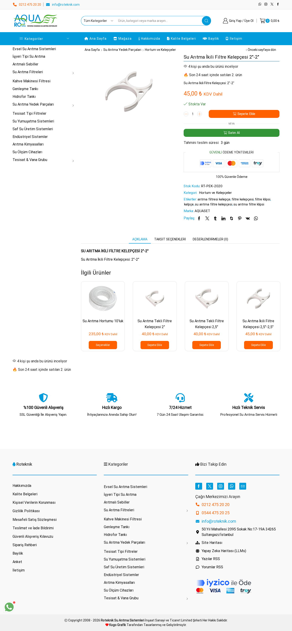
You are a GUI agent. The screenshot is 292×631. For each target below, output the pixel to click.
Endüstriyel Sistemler (30, 137)
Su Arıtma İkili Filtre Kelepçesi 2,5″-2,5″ (258, 324)
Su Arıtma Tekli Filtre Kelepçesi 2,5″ (207, 324)
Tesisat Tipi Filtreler (29, 113)
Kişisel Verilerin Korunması (34, 502)
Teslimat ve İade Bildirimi (33, 528)
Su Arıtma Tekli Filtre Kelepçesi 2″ (155, 324)
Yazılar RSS (211, 559)
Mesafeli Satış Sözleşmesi (35, 519)
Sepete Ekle (246, 114)
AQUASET (202, 211)
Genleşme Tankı (25, 89)
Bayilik (213, 38)
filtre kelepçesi (243, 199)
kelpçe (189, 204)
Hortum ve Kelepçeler (160, 50)
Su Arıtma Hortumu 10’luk (103, 321)
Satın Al (234, 133)
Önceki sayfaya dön (262, 50)
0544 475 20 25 (215, 512)
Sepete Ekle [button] (154, 345)
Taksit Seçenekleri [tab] (170, 239)
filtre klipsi (262, 199)
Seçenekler (103, 345)
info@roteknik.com (66, 4)
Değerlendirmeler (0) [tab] (210, 239)
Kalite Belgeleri (183, 38)
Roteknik (24, 464)
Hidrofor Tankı (24, 96)
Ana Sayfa (98, 38)
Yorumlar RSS (212, 567)
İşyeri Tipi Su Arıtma (29, 56)
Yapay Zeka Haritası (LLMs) (224, 551)
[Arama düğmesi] (206, 20)
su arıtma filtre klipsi (248, 204)
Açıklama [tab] (139, 239)
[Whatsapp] (259, 4)
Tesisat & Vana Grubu (30, 160)
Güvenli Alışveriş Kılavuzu (33, 536)
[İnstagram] (265, 4)
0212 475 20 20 (30, 4)
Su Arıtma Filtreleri (28, 72)
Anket (17, 562)
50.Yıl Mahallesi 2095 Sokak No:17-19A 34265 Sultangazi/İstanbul (239, 532)
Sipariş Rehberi (25, 545)
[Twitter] (272, 4)
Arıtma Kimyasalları (28, 144)
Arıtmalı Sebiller (25, 64)
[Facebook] (277, 4)
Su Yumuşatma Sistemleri (33, 121)
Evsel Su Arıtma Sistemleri (34, 49)
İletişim (236, 38)
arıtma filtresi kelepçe (214, 199)
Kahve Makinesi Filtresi (31, 81)
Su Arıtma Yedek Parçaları (122, 50)
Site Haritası (212, 542)
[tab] (140, 239)
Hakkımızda (150, 38)
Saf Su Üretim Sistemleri (33, 129)
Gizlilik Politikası (26, 511)
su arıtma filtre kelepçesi (213, 204)
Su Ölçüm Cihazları (27, 152)
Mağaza (125, 38)
